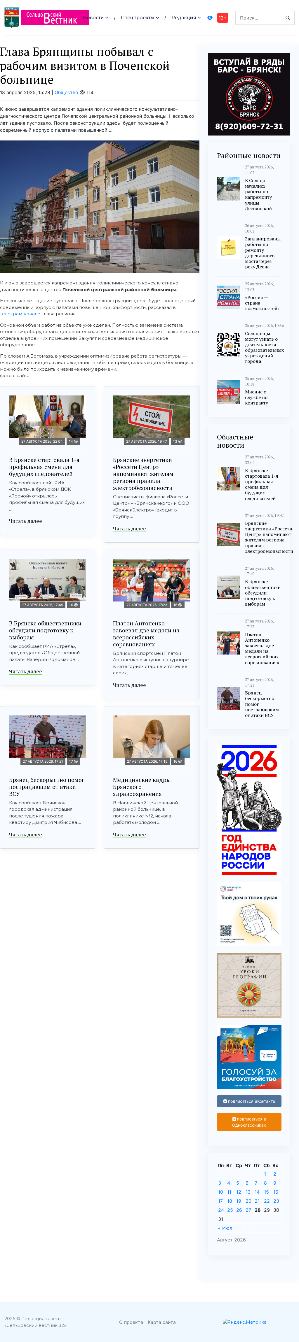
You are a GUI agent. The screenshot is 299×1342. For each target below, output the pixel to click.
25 (230, 1210)
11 (229, 1192)
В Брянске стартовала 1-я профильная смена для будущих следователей (44, 467)
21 (257, 1201)
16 (275, 1192)
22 (267, 1201)
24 (221, 1210)
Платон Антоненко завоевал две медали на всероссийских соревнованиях (146, 633)
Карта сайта (162, 1322)
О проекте (131, 1322)
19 (238, 1201)
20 (248, 1201)
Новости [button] (93, 17)
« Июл (225, 1228)
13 (248, 1192)
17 (220, 1201)
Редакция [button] (183, 17)
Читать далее (25, 520)
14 (257, 1192)
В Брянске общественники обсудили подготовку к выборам (45, 630)
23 (276, 1201)
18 (229, 1201)
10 (220, 1192)
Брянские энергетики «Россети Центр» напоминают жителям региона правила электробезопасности (143, 474)
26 (239, 1210)
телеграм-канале (20, 313)
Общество (66, 92)
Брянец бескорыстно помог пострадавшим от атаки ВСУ (46, 787)
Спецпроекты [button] (137, 17)
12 (238, 1192)
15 (266, 1192)
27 (248, 1210)
